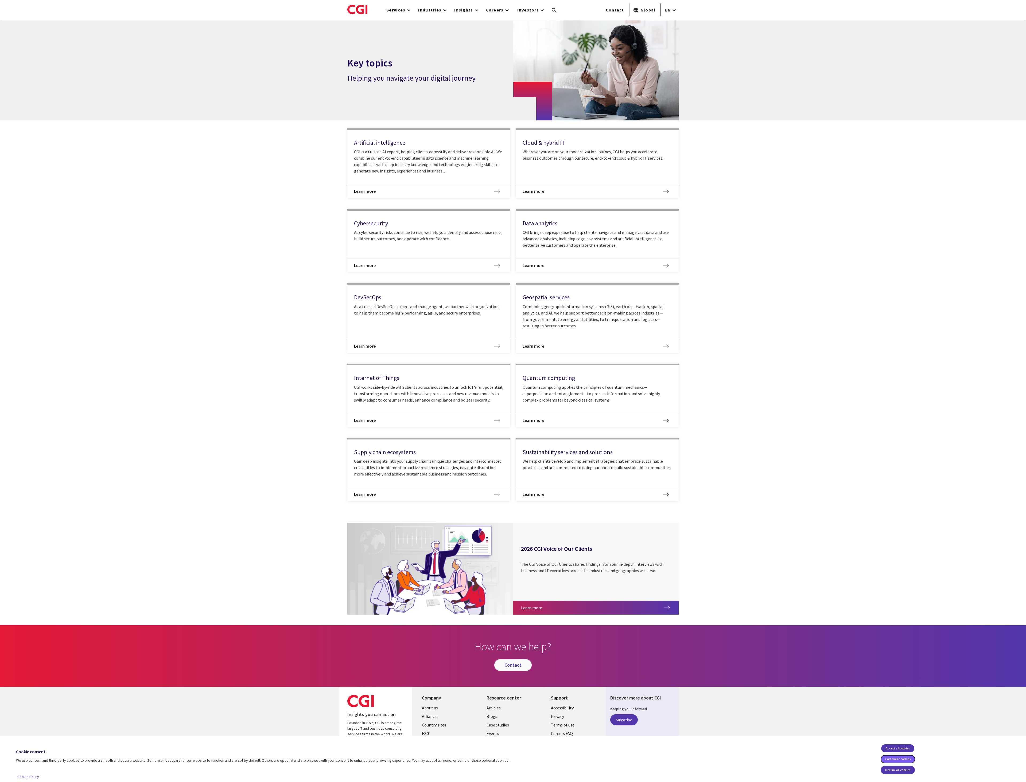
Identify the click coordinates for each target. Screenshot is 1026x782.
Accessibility (562, 707)
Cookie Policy (28, 776)
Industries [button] (429, 10)
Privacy (557, 716)
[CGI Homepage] (357, 9)
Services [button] (395, 10)
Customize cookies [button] (898, 759)
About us (430, 707)
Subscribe (624, 719)
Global (648, 10)
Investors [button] (528, 10)
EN (668, 10)
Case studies (498, 725)
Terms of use (562, 725)
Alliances (430, 716)
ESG (425, 733)
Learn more (557, 607)
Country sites (434, 725)
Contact (615, 10)
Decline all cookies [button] (897, 770)
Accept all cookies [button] (898, 748)
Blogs (492, 716)
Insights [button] (463, 10)
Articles (494, 707)
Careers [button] (495, 10)
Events (493, 733)
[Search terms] (554, 10)
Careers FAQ (562, 733)
